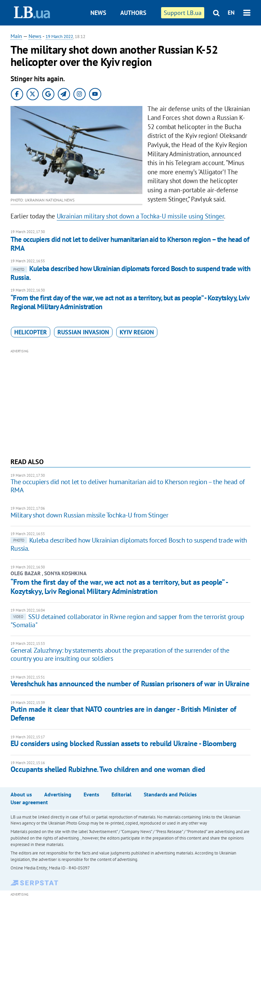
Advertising (57, 794)
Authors (133, 13)
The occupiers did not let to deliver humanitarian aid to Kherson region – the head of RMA (130, 244)
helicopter (30, 332)
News (98, 13)
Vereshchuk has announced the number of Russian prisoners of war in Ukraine (130, 683)
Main (16, 36)
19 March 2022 (59, 36)
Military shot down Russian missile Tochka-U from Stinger (90, 515)
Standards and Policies (170, 794)
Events (91, 794)
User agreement (29, 802)
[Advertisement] (131, 402)
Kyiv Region (137, 332)
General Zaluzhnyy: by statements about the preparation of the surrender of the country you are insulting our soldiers (120, 654)
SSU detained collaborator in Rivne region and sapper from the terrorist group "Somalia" (127, 620)
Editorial (121, 794)
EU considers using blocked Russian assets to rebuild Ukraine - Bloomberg (124, 743)
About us (21, 794)
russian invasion (83, 332)
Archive (136, 38)
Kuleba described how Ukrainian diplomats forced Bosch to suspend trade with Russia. (130, 273)
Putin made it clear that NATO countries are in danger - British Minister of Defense (123, 713)
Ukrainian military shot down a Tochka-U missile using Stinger (140, 216)
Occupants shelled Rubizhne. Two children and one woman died (108, 769)
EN (231, 12)
